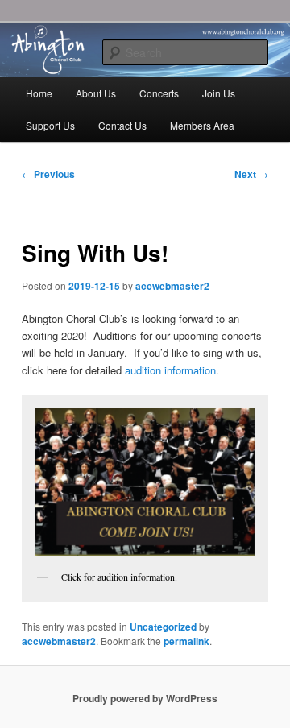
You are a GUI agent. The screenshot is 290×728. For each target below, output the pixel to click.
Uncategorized (163, 626)
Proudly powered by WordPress (145, 698)
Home (39, 93)
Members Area (202, 125)
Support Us (50, 125)
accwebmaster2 (172, 286)
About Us (96, 93)
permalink (186, 641)
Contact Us (122, 125)
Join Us (218, 93)
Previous (48, 174)
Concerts (159, 93)
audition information (170, 370)
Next (251, 174)
